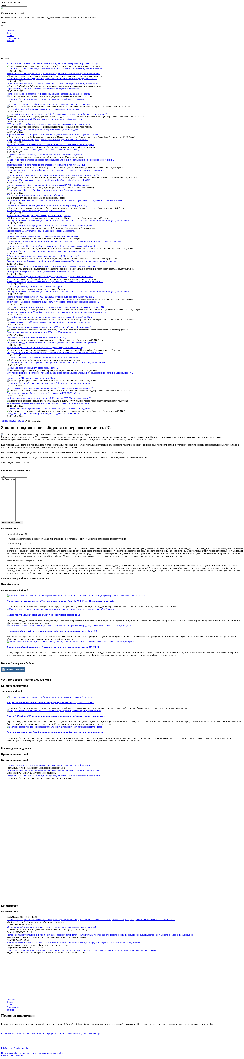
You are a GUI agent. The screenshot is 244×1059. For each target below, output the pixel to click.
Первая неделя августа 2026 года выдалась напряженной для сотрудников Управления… (49, 322)
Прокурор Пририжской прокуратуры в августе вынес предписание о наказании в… (47, 139)
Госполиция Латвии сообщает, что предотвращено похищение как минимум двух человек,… (52, 78)
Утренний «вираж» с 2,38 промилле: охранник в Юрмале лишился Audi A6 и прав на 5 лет (52, 134)
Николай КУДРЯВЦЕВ (13, 421)
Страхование (13, 38)
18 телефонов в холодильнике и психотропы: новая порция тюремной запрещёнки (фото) (51, 317)
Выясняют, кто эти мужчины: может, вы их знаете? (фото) (36, 337)
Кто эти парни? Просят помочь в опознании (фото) (33, 378)
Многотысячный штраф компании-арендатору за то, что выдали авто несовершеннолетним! (51, 927)
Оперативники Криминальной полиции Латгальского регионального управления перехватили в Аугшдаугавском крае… (65, 241)
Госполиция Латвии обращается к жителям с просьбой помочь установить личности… (49, 383)
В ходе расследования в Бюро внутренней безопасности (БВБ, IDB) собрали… (45, 393)
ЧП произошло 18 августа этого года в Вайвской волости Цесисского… (41, 231)
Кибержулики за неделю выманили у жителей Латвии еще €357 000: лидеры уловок (49, 398)
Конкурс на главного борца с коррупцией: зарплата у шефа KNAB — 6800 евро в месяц (49, 185)
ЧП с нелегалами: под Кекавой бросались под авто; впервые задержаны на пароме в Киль (50, 276)
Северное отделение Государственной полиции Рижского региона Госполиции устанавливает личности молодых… (63, 261)
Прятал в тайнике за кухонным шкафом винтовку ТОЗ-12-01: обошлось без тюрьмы (49, 327)
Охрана (10, 35)
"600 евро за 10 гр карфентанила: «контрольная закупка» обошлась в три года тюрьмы (48, 124)
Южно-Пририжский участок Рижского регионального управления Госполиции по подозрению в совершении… (61, 160)
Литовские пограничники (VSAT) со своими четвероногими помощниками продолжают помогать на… (57, 312)
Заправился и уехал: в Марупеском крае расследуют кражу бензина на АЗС (45, 347)
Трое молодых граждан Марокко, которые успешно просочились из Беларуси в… (46, 149)
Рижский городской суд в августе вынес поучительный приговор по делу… (43, 129)
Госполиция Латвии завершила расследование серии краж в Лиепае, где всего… (46, 99)
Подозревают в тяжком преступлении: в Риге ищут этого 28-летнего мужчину (44, 154)
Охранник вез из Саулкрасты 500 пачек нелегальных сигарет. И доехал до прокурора (49, 408)
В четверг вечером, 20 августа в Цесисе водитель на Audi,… (36, 210)
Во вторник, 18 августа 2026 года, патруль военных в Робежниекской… (41, 271)
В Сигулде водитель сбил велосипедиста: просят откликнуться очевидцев (42, 357)
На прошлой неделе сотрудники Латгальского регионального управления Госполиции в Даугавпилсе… (57, 170)
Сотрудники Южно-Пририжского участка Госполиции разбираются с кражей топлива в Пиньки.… (55, 352)
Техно (10, 33)
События (11, 30)
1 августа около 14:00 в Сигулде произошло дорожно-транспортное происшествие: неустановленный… (57, 363)
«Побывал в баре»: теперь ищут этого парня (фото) (33, 368)
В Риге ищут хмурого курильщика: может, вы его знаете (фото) (39, 215)
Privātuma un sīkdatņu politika (15, 1048)
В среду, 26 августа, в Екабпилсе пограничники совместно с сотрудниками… (44, 109)
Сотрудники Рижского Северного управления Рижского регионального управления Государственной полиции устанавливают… (69, 220)
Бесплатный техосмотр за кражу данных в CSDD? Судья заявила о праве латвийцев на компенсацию (57, 114)
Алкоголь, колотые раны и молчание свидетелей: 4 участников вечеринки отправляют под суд (52, 63)
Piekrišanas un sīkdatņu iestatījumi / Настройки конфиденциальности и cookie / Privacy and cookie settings (50, 1034)
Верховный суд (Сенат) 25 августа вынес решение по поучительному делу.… (44, 89)
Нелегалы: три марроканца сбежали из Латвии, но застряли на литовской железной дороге (50, 144)
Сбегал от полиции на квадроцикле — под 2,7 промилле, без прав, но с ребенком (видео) (50, 226)
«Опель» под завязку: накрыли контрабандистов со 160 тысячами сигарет (42, 236)
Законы (10, 40)
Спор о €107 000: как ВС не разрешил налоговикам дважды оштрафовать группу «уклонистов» (53, 83)
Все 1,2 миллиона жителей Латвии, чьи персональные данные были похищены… (46, 119)
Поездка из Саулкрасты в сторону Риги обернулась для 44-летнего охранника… (45, 413)
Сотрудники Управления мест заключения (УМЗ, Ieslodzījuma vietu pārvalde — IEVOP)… (49, 180)
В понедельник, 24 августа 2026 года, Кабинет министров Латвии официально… (46, 190)
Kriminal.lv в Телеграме (15, 669)
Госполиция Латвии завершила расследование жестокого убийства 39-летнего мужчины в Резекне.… (56, 68)
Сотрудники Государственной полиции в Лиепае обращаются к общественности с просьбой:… (53, 342)
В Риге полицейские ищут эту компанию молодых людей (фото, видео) (43, 256)
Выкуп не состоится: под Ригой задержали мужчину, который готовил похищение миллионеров (53, 73)
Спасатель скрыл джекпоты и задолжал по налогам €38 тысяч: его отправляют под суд (50, 388)
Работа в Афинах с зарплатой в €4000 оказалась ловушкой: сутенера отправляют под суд (51, 297)
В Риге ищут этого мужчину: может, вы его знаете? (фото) (35, 286)
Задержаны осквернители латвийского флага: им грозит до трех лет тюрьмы (46, 165)
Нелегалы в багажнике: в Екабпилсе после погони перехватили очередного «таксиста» (50, 104)
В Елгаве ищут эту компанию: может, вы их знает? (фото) (35, 195)
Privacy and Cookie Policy (13, 1055)
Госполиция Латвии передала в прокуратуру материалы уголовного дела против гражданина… (53, 251)
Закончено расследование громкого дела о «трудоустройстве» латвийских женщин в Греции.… (53, 302)
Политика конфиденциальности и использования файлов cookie (32, 1053)
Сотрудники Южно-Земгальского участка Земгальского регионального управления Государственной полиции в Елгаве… (66, 200)
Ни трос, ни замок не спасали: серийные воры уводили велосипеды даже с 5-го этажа (48, 94)
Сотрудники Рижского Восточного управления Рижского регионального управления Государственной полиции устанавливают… (70, 373)
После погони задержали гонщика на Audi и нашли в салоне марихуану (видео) (47, 205)
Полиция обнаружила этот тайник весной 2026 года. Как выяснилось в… (42, 332)
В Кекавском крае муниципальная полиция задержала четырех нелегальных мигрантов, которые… (55, 281)
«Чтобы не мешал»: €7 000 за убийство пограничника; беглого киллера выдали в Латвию (51, 246)
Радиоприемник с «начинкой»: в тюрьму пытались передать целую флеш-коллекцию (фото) (53, 175)
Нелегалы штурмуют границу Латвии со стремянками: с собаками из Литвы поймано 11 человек (55, 307)
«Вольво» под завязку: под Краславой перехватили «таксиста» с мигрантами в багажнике (52, 266)
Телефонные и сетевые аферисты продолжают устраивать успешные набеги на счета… (49, 403)
